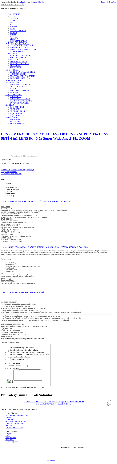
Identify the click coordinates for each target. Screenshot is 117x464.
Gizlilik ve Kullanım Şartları (15, 421)
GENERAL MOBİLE (18, 31)
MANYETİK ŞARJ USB (19, 90)
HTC (12, 24)
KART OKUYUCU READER (21, 101)
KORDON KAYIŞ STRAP (20, 47)
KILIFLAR (9, 105)
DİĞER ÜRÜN (11, 117)
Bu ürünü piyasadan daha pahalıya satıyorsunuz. (27, 352)
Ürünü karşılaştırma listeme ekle (13, 170)
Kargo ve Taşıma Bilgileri (14, 423)
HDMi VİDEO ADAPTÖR (20, 99)
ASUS (12, 29)
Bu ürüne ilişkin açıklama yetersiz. (22, 348)
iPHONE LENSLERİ (18, 74)
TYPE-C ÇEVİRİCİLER (19, 103)
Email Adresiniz (13, 368)
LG (11, 22)
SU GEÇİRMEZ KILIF (19, 111)
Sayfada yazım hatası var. (19, 359)
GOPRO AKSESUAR (13, 80)
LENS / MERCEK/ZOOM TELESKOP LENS (54, 403)
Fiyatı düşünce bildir (9, 172)
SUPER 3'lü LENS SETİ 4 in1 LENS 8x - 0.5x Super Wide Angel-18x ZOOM (54, 136)
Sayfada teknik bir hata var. (20, 357)
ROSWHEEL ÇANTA (18, 62)
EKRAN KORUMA (17, 124)
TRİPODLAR (15, 66)
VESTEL (13, 37)
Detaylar (10, 380)
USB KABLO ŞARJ (17, 51)
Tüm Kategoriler (11, 442)
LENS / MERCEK (12, 70)
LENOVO (14, 39)
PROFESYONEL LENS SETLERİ (23, 76)
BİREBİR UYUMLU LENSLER (22, 72)
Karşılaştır (30, 170)
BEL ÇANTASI (16, 121)
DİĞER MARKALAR (18, 41)
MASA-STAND (16, 68)
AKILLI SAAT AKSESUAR (16, 43)
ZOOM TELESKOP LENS (20, 78)
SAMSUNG (14, 18)
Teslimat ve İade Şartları (14, 428)
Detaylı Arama (10, 438)
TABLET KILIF (16, 113)
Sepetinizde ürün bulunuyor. (14, 8)
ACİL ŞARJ (14, 93)
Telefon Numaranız (14, 366)
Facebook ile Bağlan (108, 2)
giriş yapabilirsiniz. (37, 2)
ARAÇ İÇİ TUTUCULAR (20, 55)
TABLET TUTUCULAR (19, 64)
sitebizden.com (51, 460)
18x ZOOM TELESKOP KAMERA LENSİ (23, 292)
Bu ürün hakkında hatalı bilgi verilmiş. (24, 350)
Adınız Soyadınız (13, 363)
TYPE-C (13, 88)
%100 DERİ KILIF (17, 107)
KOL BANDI (15, 119)
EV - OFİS (14, 60)
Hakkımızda (9, 426)
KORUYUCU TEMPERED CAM (23, 49)
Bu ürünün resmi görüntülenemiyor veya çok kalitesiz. (29, 355)
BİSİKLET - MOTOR (18, 57)
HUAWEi (13, 27)
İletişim (8, 417)
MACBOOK (15, 109)
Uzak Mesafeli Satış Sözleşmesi (16, 415)
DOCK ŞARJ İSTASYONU (20, 84)
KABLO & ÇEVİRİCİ (13, 95)
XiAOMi (13, 33)
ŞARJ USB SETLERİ (18, 86)
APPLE (13, 16)
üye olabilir (21, 2)
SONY (12, 20)
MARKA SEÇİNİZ (12, 14)
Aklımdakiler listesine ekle (11, 174)
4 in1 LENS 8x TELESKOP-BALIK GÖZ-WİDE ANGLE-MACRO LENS (38, 201)
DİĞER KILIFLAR (17, 115)
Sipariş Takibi (10, 419)
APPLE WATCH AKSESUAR (21, 45)
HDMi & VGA (15, 97)
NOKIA (13, 35)
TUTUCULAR (11, 53)
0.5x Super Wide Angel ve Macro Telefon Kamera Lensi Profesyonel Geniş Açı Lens (45, 247)
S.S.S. (7, 436)
